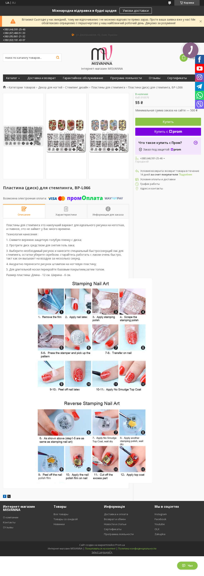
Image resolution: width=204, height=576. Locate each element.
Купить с (161, 132)
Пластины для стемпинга (108, 87)
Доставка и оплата (116, 514)
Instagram (161, 514)
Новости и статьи (115, 524)
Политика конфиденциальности (137, 548)
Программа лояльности (119, 534)
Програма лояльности (126, 77)
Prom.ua (120, 545)
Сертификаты (177, 77)
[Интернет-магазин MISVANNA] (102, 55)
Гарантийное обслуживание (83, 77)
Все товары (61, 514)
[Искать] (58, 58)
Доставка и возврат (41, 77)
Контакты (9, 522)
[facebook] (4, 497)
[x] (9, 497)
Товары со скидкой (66, 519)
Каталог (11, 77)
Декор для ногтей (50, 87)
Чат (190, 565)
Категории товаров (22, 87)
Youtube (160, 524)
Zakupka (160, 534)
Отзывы (154, 77)
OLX (157, 529)
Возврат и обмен (115, 519)
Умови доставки (136, 10)
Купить (168, 122)
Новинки (59, 524)
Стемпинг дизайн (76, 87)
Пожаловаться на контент (100, 548)
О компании (10, 517)
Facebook (160, 519)
